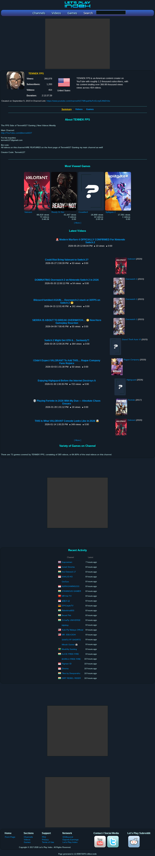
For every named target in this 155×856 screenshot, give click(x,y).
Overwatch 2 (131, 279)
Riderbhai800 (68, 610)
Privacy (45, 839)
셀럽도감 (66, 600)
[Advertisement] (77, 44)
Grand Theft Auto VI (131, 339)
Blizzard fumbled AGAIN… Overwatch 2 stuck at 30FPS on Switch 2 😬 (67, 301)
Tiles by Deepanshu (71, 673)
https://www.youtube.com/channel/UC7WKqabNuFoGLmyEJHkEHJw (78, 101)
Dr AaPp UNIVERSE (71, 620)
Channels (28, 837)
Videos (79, 109)
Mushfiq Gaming (69, 649)
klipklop (65, 625)
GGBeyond (68, 837)
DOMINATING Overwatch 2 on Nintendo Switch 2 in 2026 (67, 279)
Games (90, 109)
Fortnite (131, 400)
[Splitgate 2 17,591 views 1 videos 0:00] (118, 173)
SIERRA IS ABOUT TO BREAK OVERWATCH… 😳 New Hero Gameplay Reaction (66, 321)
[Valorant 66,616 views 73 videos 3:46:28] (36, 173)
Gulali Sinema (68, 567)
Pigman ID (66, 663)
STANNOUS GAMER (71, 591)
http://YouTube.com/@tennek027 (16, 133)
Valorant (131, 259)
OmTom (65, 582)
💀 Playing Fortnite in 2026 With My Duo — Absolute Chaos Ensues (67, 402)
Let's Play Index (70, 842)
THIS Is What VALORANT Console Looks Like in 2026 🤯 (67, 421)
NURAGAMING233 (70, 586)
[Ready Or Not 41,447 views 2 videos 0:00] (64, 173)
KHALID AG (67, 576)
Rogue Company (131, 359)
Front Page (10, 837)
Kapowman (67, 562)
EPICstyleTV (67, 605)
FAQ (44, 837)
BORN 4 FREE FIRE (71, 659)
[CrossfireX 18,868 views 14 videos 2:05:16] (91, 173)
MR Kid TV (67, 596)
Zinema (65, 668)
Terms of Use (48, 842)
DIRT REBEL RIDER (71, 678)
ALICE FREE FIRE (70, 654)
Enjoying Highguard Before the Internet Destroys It (67, 380)
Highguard (131, 380)
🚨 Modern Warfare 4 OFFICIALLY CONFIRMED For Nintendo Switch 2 (90, 241)
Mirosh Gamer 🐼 (70, 644)
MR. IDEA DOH (69, 634)
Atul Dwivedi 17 (69, 571)
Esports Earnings (71, 839)
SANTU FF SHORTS (71, 640)
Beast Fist (66, 615)
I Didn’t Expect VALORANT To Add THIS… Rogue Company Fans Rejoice (66, 362)
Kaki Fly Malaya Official (72, 629)
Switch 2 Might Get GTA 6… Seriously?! (66, 340)
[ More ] (77, 223)
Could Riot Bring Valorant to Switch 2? (66, 259)
